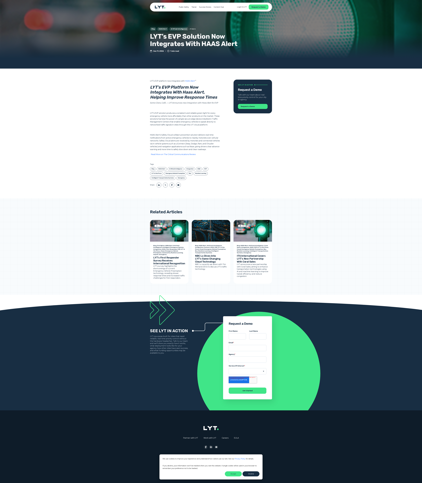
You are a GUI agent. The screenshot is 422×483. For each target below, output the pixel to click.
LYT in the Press (157, 173)
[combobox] (247, 371)
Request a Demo (248, 106)
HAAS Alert (163, 29)
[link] (160, 7)
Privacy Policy (240, 459)
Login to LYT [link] (242, 7)
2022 (198, 169)
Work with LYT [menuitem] (210, 438)
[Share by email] (178, 185)
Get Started (248, 391)
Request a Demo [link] (259, 7)
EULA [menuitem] (236, 438)
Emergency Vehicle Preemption (175, 173)
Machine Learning (200, 173)
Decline (251, 474)
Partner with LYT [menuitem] (190, 438)
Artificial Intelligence (179, 29)
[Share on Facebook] (171, 185)
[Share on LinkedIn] (158, 185)
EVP (205, 169)
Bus (190, 173)
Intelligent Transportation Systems (163, 178)
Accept (233, 474)
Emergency (181, 178)
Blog (153, 29)
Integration (190, 169)
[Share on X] (165, 185)
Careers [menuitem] (225, 438)
